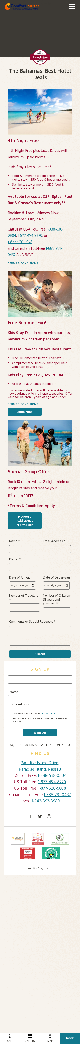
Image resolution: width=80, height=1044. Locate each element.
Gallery (45, 745)
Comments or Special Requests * (32, 621)
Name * (14, 541)
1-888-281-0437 (57, 794)
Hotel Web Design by (37, 868)
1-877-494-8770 (30, 235)
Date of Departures (56, 577)
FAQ (11, 745)
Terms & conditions (23, 263)
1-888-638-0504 (52, 775)
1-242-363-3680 (46, 800)
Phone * (15, 559)
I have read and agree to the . (34, 713)
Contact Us (63, 745)
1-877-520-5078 (20, 241)
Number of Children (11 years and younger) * (56, 599)
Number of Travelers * (23, 597)
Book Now (25, 412)
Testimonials (27, 745)
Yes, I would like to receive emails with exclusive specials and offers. (41, 720)
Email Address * (54, 541)
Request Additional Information (25, 521)
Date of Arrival (19, 577)
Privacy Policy (47, 713)
